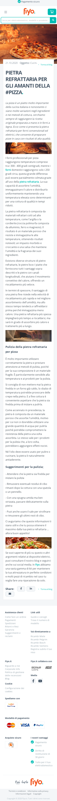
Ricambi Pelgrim (39, 639)
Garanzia (9, 629)
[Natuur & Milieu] (48, 667)
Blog (7, 678)
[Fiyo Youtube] (40, 681)
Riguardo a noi (12, 665)
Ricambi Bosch (38, 642)
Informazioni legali (23, 793)
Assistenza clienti (14, 612)
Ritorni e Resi (12, 626)
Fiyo (29, 12)
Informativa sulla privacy (38, 791)
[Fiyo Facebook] (33, 681)
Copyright (37, 793)
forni (8, 170)
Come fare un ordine (15, 616)
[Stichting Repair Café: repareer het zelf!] (36, 668)
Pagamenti (10, 620)
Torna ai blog (46, 64)
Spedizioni (10, 623)
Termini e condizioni (17, 791)
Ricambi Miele (38, 636)
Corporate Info (12, 669)
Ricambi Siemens (39, 645)
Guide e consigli (39, 616)
